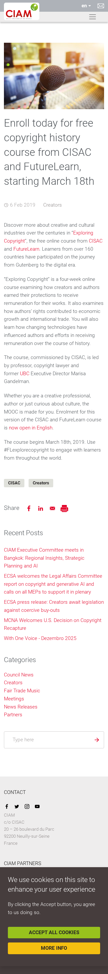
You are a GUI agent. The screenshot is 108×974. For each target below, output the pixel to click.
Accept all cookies (54, 932)
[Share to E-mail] (53, 508)
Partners (13, 715)
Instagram (27, 806)
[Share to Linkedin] (41, 508)
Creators (52, 205)
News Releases (20, 707)
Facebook (6, 806)
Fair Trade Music (22, 691)
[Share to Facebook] (29, 508)
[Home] (21, 11)
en (84, 6)
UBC (24, 374)
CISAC (95, 241)
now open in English (30, 428)
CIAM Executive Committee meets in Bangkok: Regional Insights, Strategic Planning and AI (44, 558)
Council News (19, 675)
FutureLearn (26, 249)
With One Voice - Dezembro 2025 (40, 638)
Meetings (14, 699)
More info (54, 948)
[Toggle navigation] (92, 17)
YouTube (37, 806)
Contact (101, 5)
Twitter (16, 806)
